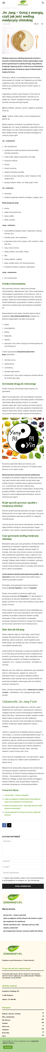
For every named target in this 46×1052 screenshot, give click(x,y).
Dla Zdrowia (6, 1020)
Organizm (5, 1029)
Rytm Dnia (5, 1033)
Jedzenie (15, 8)
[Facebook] (4, 825)
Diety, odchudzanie (8, 1017)
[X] (9, 825)
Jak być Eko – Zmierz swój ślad (16, 795)
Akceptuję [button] (7, 1047)
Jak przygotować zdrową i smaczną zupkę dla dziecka (23, 931)
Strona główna (6, 8)
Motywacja (5, 1026)
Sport (4, 1036)
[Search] (43, 3)
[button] (3, 3)
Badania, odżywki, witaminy (11, 1014)
